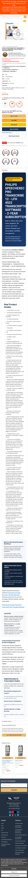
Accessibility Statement (6, 839)
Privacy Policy (4, 865)
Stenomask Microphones (21, 834)
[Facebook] (10, 812)
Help (2, 825)
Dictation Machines (14, 595)
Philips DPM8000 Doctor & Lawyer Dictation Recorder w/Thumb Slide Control (7, 762)
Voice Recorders (19, 823)
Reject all (14, 872)
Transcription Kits (9, 597)
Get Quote (14, 124)
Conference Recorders (20, 841)
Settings (14, 868)
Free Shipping (4, 841)
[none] (14, 32)
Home (2, 823)
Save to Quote (14, 129)
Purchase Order (4, 832)
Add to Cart (7, 758)
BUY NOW (14, 120)
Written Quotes (4, 835)
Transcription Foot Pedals (21, 845)
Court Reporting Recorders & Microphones (18, 831)
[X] (15, 812)
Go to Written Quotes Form (14, 735)
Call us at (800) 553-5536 (14, 808)
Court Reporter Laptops (20, 847)
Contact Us (3, 837)
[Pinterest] (13, 812)
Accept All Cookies (14, 875)
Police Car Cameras (19, 850)
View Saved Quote (14, 136)
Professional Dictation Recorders (11, 605)
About (2, 828)
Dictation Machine (19, 760)
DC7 (2, 830)
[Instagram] (18, 812)
